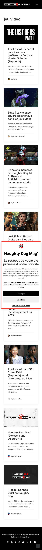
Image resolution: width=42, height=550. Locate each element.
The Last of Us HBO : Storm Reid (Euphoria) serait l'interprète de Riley (21, 374)
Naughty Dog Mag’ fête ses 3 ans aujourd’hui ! (19, 435)
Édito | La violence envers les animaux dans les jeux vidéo (20, 115)
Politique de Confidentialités (20, 537)
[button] (37, 4)
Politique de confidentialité (21, 306)
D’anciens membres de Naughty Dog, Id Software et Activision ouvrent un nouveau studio (20, 176)
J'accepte (21, 293)
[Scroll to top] (38, 546)
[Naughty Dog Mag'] (17, 4)
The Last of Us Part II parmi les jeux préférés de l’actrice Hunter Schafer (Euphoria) (21, 55)
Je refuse (21, 300)
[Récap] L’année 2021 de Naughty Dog (18, 493)
